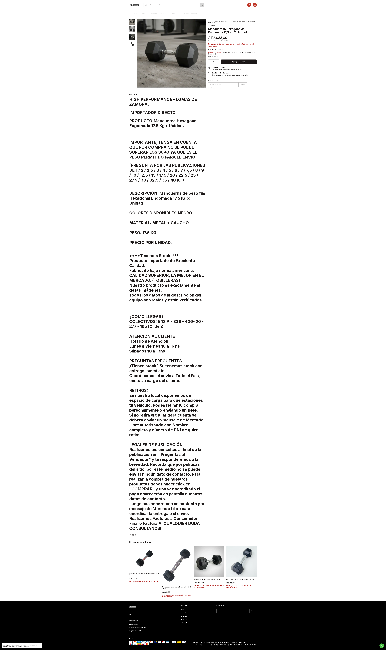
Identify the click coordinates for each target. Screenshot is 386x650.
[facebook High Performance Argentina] (134, 614)
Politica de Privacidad (189, 13)
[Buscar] (202, 5)
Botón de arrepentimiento (239, 642)
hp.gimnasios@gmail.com (137, 627)
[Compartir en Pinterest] (136, 535)
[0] (255, 5)
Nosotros (174, 13)
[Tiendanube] (201, 645)
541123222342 (134, 621)
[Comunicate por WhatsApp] (381, 645)
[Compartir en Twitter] (133, 535)
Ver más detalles (213, 56)
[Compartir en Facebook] (130, 535)
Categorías (133, 13)
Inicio (143, 13)
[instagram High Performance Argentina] (130, 614)
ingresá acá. (227, 642)
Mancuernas (216, 21)
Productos (153, 13)
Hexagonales (225, 21)
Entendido (26, 646)
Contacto (164, 13)
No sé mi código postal (215, 88)
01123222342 (133, 624)
